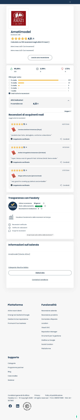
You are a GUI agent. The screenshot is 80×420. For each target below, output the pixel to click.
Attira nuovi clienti (15, 311)
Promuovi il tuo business (17, 323)
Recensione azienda (49, 311)
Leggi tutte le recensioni (17, 118)
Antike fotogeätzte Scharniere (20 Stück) (32, 152)
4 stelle (14, 83)
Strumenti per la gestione (51, 336)
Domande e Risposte (49, 319)
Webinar (11, 380)
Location (44, 323)
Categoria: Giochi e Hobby (18, 267)
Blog (9, 372)
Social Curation (47, 344)
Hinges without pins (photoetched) (29, 176)
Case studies (12, 376)
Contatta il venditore (40, 280)
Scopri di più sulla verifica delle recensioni (39, 235)
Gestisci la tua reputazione (18, 319)
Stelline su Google (48, 340)
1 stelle (13, 91)
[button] (40, 217)
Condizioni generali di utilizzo (18, 395)
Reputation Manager (49, 332)
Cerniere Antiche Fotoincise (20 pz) (30, 129)
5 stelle (14, 80)
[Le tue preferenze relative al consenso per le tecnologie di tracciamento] (76, 416)
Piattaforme (46, 348)
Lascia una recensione (40, 57)
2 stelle (14, 88)
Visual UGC (45, 327)
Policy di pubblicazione (53, 395)
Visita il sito (40, 273)
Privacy (37, 395)
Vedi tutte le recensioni (20, 93)
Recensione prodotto (49, 315)
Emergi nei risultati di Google (18, 315)
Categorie (12, 363)
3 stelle (14, 85)
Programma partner (16, 367)
